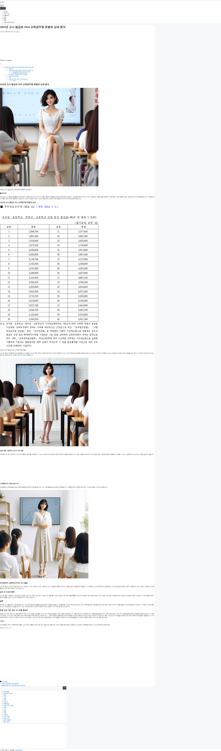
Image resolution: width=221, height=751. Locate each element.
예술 (4, 18)
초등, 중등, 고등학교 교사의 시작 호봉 (21, 71)
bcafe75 (2, 2)
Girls (4, 17)
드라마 (5, 702)
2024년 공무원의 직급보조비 (10, 683)
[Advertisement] (52, 46)
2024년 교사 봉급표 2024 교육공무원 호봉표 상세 (21, 70)
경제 (4, 698)
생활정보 (6, 15)
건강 (4, 696)
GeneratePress (18, 750)
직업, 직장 (6, 13)
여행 (4, 707)
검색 (64, 688)
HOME (5, 12)
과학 (4, 20)
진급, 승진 (6, 718)
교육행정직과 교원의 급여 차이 (20, 73)
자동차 (5, 714)
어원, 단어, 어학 (8, 705)
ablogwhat (6, 691)
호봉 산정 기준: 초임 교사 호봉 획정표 (18, 79)
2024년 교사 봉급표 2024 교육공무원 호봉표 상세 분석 (19, 67)
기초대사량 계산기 (9, 22)
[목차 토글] (1, 64)
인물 (4, 712)
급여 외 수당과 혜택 (14, 76)
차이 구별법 (7, 720)
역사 (4, 709)
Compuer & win (7, 693)
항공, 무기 (6, 721)
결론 (10, 77)
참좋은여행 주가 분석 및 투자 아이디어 (13, 685)
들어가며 (11, 68)
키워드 (14, 80)
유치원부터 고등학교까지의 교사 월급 (18, 74)
